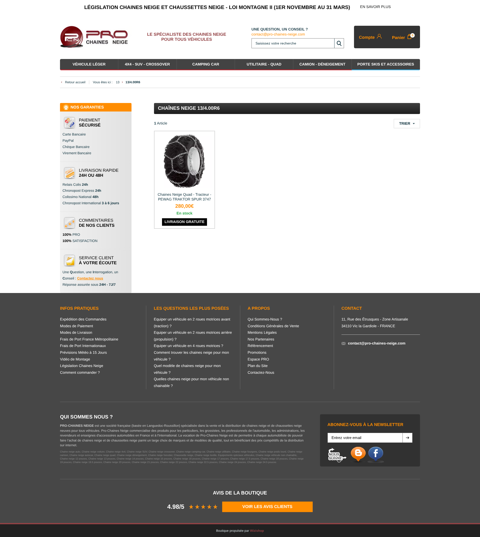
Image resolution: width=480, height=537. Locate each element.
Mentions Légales (262, 333)
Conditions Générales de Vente (273, 326)
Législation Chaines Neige (81, 366)
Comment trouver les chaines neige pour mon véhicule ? (191, 356)
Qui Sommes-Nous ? (265, 320)
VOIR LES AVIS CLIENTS (267, 506)
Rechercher (339, 43)
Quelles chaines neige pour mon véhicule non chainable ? (191, 382)
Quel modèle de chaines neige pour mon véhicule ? (187, 369)
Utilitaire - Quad (264, 64)
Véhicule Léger (89, 64)
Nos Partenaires (261, 340)
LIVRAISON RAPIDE (99, 173)
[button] (407, 438)
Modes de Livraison (76, 333)
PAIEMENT (90, 123)
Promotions (257, 353)
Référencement (260, 346)
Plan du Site (258, 366)
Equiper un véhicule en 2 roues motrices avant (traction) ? (192, 323)
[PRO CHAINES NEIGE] (96, 37)
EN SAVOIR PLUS (375, 7)
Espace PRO (258, 360)
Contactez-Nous (261, 373)
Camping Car (205, 64)
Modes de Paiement (76, 326)
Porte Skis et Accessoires (385, 64)
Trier (404, 124)
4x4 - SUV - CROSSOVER (147, 64)
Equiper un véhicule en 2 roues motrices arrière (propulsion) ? (193, 336)
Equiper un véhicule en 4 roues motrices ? (188, 346)
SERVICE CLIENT (98, 260)
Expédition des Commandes (83, 320)
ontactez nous (91, 278)
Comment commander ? (80, 373)
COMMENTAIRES (97, 223)
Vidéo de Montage (75, 360)
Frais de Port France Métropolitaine (89, 340)
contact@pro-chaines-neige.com (278, 34)
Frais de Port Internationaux (83, 346)
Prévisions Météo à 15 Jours (83, 353)
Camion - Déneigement (322, 64)
